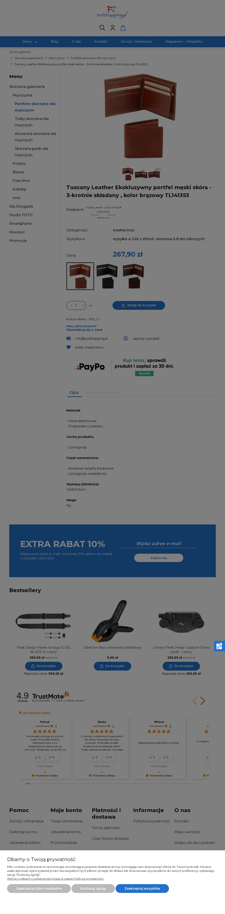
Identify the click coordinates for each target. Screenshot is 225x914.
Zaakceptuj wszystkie (142, 888)
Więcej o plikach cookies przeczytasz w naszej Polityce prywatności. (55, 878)
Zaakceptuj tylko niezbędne (39, 888)
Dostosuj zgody (93, 888)
